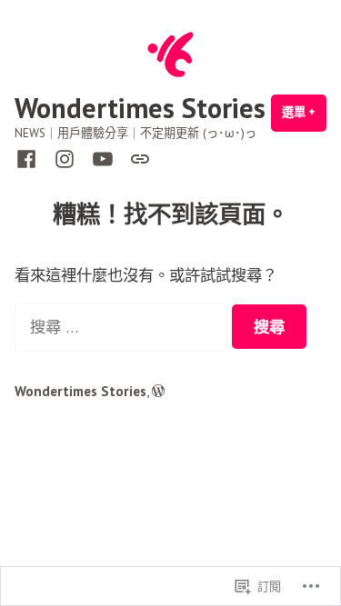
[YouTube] (103, 157)
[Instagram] (64, 157)
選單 (304, 118)
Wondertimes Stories (140, 107)
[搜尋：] (123, 326)
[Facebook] (30, 157)
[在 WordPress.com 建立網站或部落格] (158, 391)
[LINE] (136, 157)
